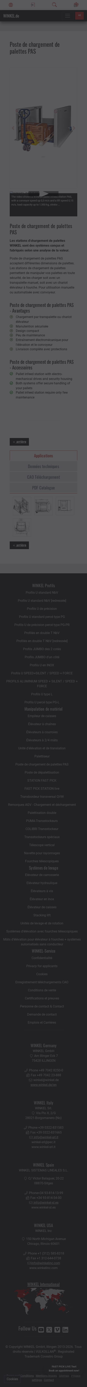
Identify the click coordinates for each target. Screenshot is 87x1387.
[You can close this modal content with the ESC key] (43, 693)
